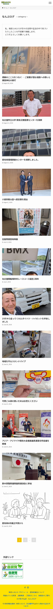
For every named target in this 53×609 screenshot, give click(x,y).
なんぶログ (32, 599)
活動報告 (21, 595)
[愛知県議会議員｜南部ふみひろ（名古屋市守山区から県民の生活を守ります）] (6, 3)
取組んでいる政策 (9, 595)
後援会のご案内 (44, 595)
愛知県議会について (37, 592)
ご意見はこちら (31, 595)
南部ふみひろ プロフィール (18, 592)
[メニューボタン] (50, 3)
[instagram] (28, 587)
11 (34, 540)
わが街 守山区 (22, 599)
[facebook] (25, 587)
